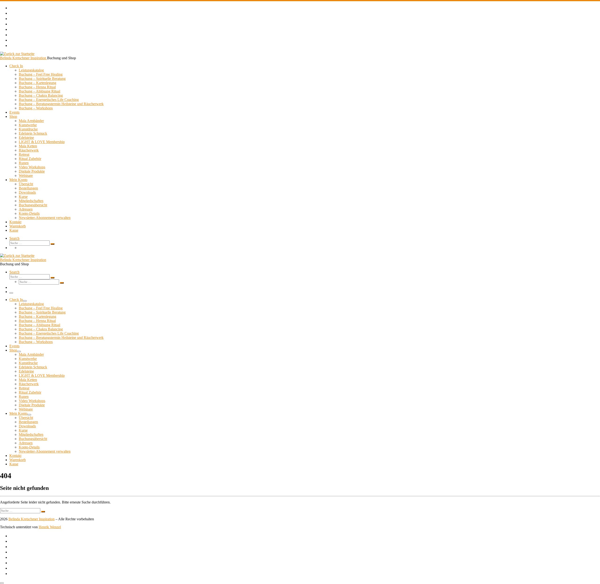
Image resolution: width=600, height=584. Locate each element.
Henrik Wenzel (50, 527)
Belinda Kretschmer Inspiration (31, 519)
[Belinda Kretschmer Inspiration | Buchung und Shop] (17, 54)
